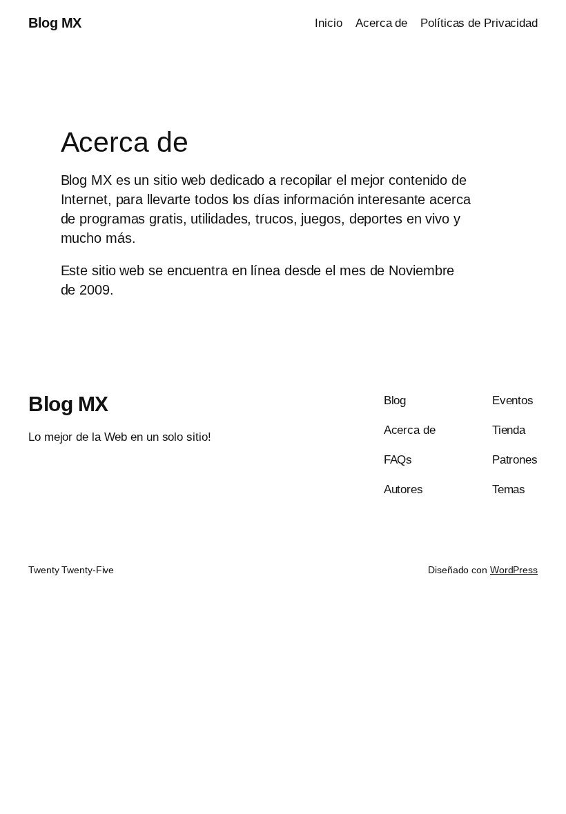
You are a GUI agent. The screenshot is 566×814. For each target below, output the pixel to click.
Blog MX (54, 22)
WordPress (514, 569)
